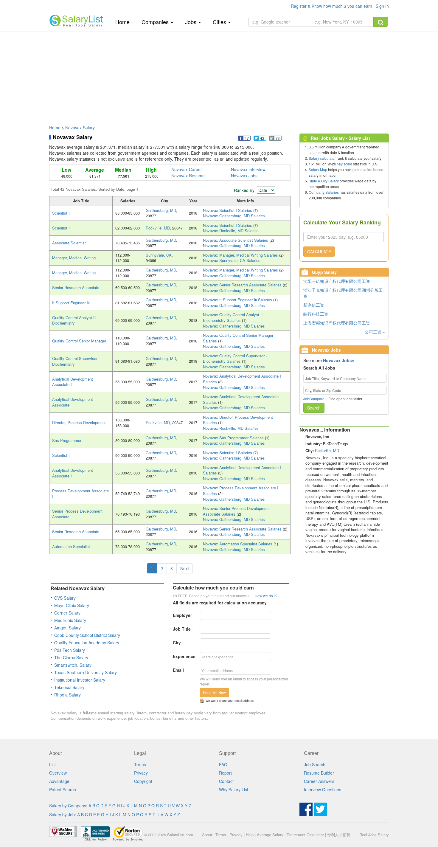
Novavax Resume (188, 176)
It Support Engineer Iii (71, 302)
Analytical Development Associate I (72, 381)
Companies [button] (156, 22)
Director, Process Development (79, 422)
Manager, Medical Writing (74, 257)
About (207, 834)
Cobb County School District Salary (87, 635)
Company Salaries (324, 192)
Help (250, 834)
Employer (182, 615)
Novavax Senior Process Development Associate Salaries (236, 511)
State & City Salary (324, 180)
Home (124, 22)
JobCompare (313, 398)
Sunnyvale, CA (159, 255)
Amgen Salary (67, 628)
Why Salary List (233, 789)
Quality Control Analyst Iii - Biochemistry (75, 320)
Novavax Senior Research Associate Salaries (243, 285)
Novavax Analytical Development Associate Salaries (241, 399)
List (52, 764)
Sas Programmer (66, 440)
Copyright (143, 781)
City (177, 643)
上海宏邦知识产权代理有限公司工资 (336, 323)
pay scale (344, 163)
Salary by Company (67, 806)
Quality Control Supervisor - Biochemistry (76, 361)
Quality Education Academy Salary (86, 643)
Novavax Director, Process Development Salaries (238, 420)
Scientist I (61, 213)
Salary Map (318, 169)
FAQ (223, 764)
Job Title (182, 629)
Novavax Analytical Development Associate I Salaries (242, 378)
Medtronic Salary (70, 620)
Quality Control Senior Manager (79, 341)
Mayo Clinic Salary (71, 605)
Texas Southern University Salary (85, 672)
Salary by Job (62, 814)
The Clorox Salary (71, 657)
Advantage (59, 781)
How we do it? (266, 595)
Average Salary (270, 834)
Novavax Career (186, 169)
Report (225, 773)
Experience (184, 656)
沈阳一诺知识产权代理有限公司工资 (336, 281)
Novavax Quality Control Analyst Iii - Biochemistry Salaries (234, 317)
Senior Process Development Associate (77, 513)
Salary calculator (322, 158)
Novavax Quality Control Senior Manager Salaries (238, 338)
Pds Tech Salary (69, 650)
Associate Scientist (69, 243)
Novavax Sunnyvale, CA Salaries (231, 260)
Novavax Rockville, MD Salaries (231, 230)
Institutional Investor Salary (79, 680)
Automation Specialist (71, 546)
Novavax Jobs (244, 176)
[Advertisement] (219, 75)
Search (314, 408)
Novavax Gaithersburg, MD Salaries (234, 215)
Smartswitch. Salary (72, 665)
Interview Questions (322, 789)
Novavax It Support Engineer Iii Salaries (238, 299)
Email (178, 670)
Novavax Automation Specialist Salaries (238, 544)
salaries (315, 152)
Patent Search (62, 789)
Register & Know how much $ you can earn (332, 6)
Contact (226, 781)
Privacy (141, 773)
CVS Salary (65, 598)
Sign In (382, 6)
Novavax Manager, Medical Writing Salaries (241, 255)
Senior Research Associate (75, 287)
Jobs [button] (191, 22)
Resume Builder (319, 773)
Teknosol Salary (69, 687)
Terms (140, 764)
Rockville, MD (158, 228)
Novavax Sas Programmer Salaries (234, 437)
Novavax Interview (248, 169)
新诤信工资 (313, 305)
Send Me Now (214, 692)
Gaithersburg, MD (161, 210)
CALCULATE (319, 252)
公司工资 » (375, 332)
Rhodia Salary (67, 695)
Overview (58, 773)
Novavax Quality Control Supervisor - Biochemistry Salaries (235, 358)
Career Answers (319, 781)
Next (184, 568)
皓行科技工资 (315, 314)
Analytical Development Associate (72, 402)
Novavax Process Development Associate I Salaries (240, 490)
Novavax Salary (80, 128)
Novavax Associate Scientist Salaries (236, 240)
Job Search (314, 764)
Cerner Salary (67, 613)
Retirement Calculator (305, 834)
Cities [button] (220, 22)
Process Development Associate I (80, 493)
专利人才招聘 (338, 834)
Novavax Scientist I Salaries (228, 210)
